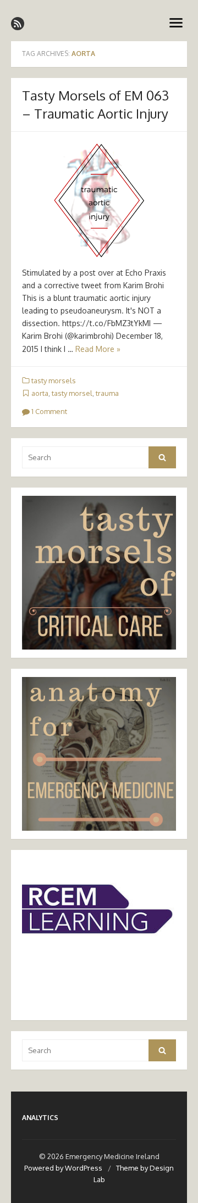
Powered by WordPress (63, 1167)
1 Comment (48, 411)
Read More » (97, 349)
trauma (107, 393)
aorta (39, 393)
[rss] (17, 23)
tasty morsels (53, 380)
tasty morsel (72, 393)
